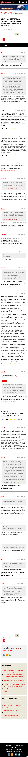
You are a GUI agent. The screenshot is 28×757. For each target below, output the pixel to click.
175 (21, 34)
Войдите (17, 648)
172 (9, 34)
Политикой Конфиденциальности (18, 376)
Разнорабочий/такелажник (10, 710)
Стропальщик (7, 712)
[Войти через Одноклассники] (7, 655)
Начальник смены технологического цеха (14, 705)
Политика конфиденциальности (14, 751)
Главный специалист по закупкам (12, 707)
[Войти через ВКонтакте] (4, 655)
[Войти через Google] (10, 655)
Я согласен (5, 380)
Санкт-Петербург (8, 688)
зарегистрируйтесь (7, 650)
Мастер (5, 702)
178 (10, 36)
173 (13, 34)
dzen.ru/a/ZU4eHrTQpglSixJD (8, 170)
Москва (5, 691)
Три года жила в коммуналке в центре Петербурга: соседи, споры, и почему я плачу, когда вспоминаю (13, 676)
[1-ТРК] (14, 620)
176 (3, 36)
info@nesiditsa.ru (18, 749)
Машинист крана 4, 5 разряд (11, 715)
